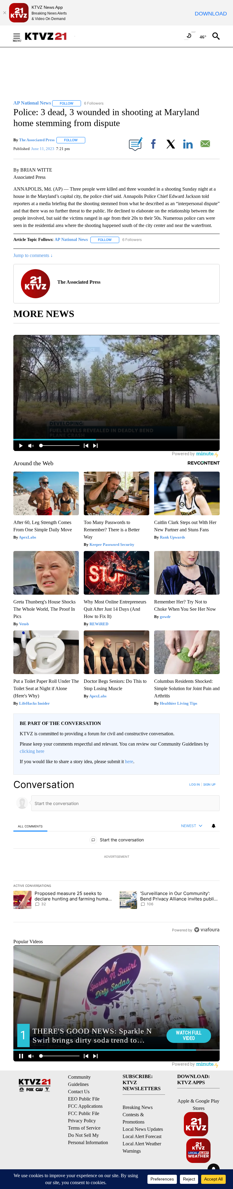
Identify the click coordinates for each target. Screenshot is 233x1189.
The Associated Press (37, 140)
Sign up (209, 784)
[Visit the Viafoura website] (207, 929)
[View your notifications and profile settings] (214, 826)
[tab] (30, 826)
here (129, 761)
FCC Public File (83, 1113)
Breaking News (138, 1107)
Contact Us (78, 1091)
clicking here (32, 751)
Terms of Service (84, 1128)
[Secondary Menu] (21, 36)
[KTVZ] (49, 36)
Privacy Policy (82, 1120)
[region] (116, 857)
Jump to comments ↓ (33, 255)
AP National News (71, 239)
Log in (194, 784)
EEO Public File (84, 1098)
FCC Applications (85, 1106)
